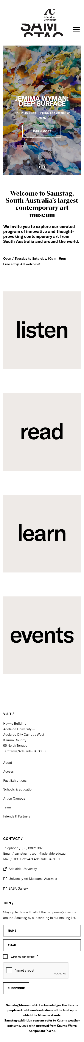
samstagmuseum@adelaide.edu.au (40, 853)
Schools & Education (18, 789)
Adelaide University (23, 869)
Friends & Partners (16, 816)
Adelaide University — (19, 729)
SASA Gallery (18, 888)
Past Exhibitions (14, 780)
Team (7, 807)
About (7, 763)
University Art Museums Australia (33, 879)
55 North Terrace (15, 745)
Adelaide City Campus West (23, 734)
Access (8, 771)
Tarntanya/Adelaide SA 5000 (24, 751)
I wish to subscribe (22, 957)
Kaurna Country (14, 740)
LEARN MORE (41, 131)
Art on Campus (14, 798)
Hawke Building (14, 723)
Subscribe (16, 988)
